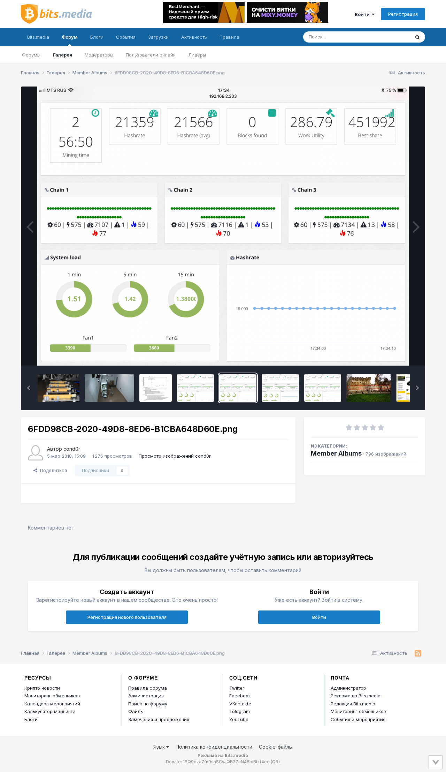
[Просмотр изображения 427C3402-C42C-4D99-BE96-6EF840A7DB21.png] (195, 388)
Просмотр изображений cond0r (175, 456)
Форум (70, 37)
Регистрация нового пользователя (127, 617)
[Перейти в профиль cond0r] (35, 452)
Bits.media (38, 37)
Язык (159, 747)
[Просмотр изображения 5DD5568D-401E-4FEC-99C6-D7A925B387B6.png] (322, 388)
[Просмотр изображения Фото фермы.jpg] (109, 388)
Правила (229, 37)
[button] (28, 388)
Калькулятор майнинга (50, 711)
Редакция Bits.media (353, 703)
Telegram (239, 711)
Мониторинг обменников (52, 695)
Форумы (31, 55)
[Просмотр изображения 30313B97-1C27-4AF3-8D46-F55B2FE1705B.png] (368, 388)
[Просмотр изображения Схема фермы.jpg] (155, 388)
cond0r (71, 449)
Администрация (146, 695)
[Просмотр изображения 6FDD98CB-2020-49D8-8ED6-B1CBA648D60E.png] (237, 388)
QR (275, 761)
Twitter (236, 688)
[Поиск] (417, 37)
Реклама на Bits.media (355, 695)
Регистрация (403, 14)
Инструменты (394, 353)
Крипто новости (42, 688)
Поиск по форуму (147, 703)
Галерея (62, 55)
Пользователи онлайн (151, 55)
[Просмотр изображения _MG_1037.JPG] (58, 388)
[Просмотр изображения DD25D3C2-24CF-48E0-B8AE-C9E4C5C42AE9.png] (280, 388)
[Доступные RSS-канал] (418, 653)
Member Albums (336, 453)
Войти (363, 14)
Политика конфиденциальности (214, 747)
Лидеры (197, 55)
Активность (194, 37)
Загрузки (158, 37)
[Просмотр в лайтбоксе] (223, 226)
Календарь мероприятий (52, 703)
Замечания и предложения (158, 719)
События (126, 37)
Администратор (348, 688)
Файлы (136, 711)
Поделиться (52, 470)
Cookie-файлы (276, 747)
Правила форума (147, 688)
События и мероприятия (358, 719)
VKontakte (240, 703)
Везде (393, 36)
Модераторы (99, 55)
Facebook (240, 695)
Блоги (96, 37)
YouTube (238, 719)
